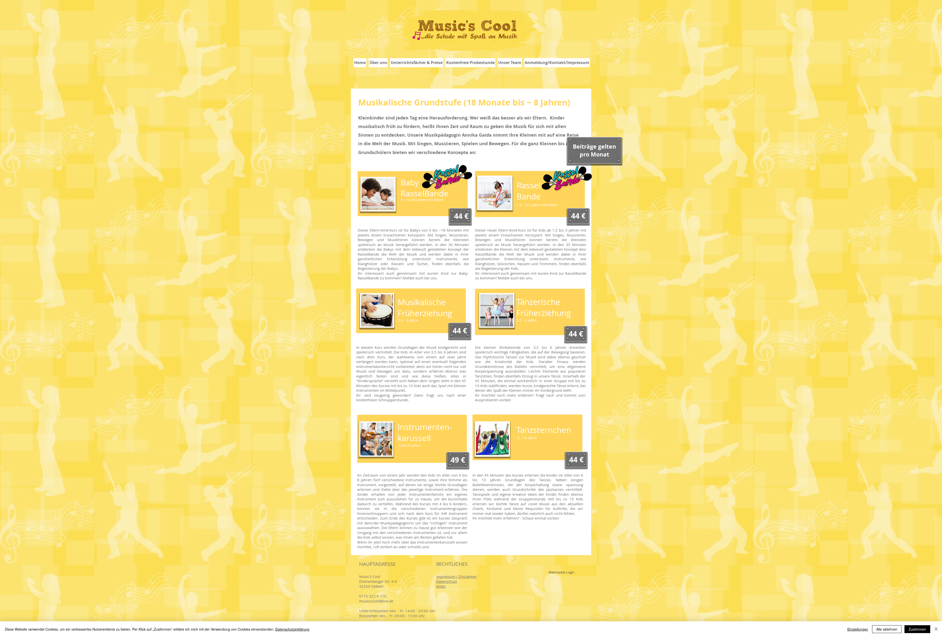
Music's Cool (370, 576)
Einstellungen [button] (857, 629)
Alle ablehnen (886, 629)
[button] (416, 62)
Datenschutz (446, 581)
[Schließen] (936, 629)
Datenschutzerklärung (292, 629)
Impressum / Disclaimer (457, 576)
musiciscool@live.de (376, 600)
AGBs (440, 586)
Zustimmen (917, 629)
